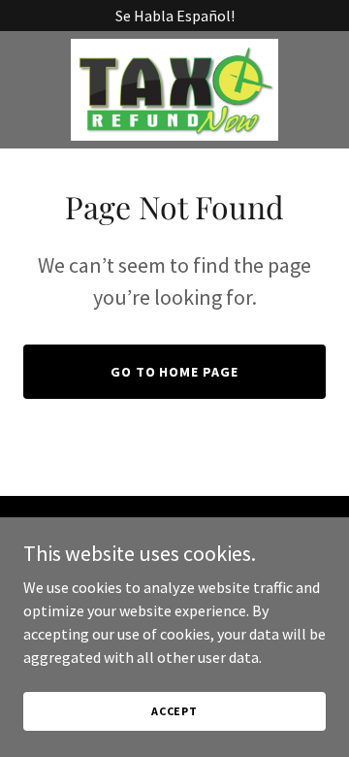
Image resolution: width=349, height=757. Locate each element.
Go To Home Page (175, 371)
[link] (174, 90)
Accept (174, 711)
